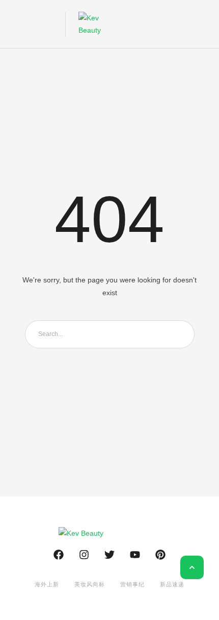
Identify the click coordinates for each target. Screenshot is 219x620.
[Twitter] (109, 555)
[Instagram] (84, 555)
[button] (16, 24)
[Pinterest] (160, 555)
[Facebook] (58, 555)
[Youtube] (135, 555)
